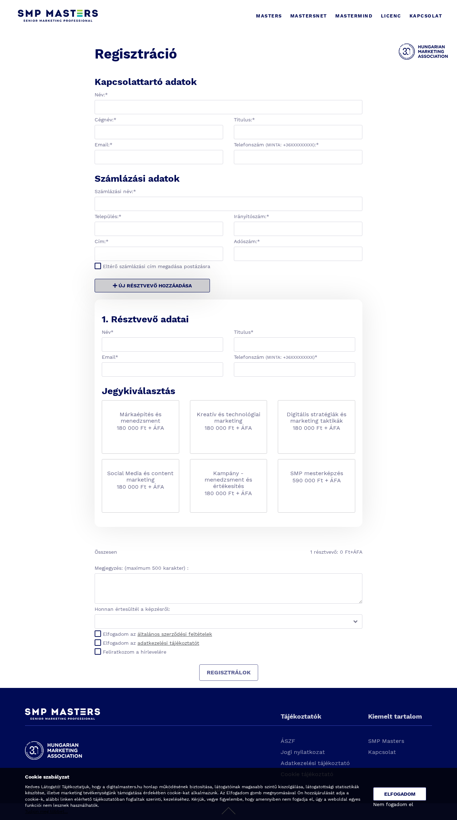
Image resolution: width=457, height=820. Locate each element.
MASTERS (269, 16)
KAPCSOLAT (426, 16)
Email (110, 357)
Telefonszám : (276, 144)
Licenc (391, 16)
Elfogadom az (157, 634)
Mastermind (353, 16)
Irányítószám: (251, 216)
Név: (101, 94)
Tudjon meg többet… (46, 811)
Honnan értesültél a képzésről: (132, 609)
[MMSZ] (423, 57)
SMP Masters (386, 741)
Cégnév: (105, 119)
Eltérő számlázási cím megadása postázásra (156, 266)
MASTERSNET (308, 16)
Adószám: (247, 241)
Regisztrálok (229, 672)
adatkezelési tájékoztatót (168, 643)
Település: (108, 216)
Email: (103, 144)
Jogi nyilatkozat (303, 752)
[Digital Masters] (58, 16)
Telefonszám (275, 357)
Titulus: (244, 119)
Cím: (102, 241)
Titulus (243, 332)
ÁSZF (288, 741)
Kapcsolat (382, 752)
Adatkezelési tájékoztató (315, 763)
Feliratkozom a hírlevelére (134, 652)
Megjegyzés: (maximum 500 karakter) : (142, 568)
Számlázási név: (115, 191)
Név (108, 332)
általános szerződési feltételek (174, 634)
